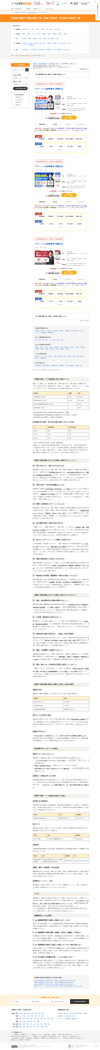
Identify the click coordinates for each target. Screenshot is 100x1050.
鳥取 (20, 1024)
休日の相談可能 (33, 49)
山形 (39, 1013)
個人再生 (30, 43)
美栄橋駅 (35, 38)
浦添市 (38, 34)
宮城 (32, 1013)
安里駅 (44, 38)
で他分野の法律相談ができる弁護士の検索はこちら (27, 55)
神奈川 (24, 1016)
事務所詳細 (42, 124)
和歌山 (38, 1021)
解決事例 (28, 8)
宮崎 (54, 340)
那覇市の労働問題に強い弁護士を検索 (64, 982)
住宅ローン (69, 43)
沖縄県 (36, 92)
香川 (41, 1024)
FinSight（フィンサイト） (37, 1034)
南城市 (59, 34)
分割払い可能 (66, 49)
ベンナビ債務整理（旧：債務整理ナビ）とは (20, 1034)
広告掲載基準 (29, 1038)
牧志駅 (39, 38)
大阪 (20, 1021)
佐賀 (40, 340)
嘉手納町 (62, 349)
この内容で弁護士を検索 (20, 88)
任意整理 (24, 43)
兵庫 (24, 1021)
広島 (31, 1024)
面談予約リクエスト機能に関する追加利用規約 (21, 1039)
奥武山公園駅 (51, 38)
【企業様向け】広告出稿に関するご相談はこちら (72, 1038)
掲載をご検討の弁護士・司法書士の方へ (19, 1036)
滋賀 (31, 1021)
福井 (52, 1018)
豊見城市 (54, 34)
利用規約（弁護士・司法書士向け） (65, 1034)
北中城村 (52, 349)
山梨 (34, 1018)
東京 (20, 1016)
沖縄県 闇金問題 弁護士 (32, 12)
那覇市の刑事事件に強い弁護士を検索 (43, 984)
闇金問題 (55, 43)
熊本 (47, 340)
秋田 (36, 1013)
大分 (50, 340)
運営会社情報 (47, 1034)
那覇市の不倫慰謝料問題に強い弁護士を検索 (71, 986)
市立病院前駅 (43, 358)
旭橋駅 (29, 38)
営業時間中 (49, 49)
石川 (49, 1018)
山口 (34, 1024)
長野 (41, 1018)
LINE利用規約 (51, 63)
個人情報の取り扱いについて (54, 1036)
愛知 (20, 1018)
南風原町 (83, 347)
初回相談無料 (25, 49)
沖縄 (62, 340)
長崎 (43, 340)
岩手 (29, 1013)
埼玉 (29, 1016)
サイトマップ (77, 1034)
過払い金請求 (42, 43)
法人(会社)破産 (62, 43)
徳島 (38, 1024)
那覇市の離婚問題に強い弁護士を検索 (43, 980)
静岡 (27, 1018)
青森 (25, 1013)
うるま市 (34, 34)
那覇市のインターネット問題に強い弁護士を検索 (46, 986)
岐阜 (24, 1018)
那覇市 (23, 34)
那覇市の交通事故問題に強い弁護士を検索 (65, 980)
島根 (24, 1024)
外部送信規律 (36, 1038)
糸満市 (49, 34)
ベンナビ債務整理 (15, 12)
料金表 (55, 124)
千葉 (32, 1016)
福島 (43, 1013)
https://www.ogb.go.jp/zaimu (81, 860)
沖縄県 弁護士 (23, 12)
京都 (27, 1021)
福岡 (36, 340)
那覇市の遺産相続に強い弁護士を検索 (43, 982)
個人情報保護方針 (42, 63)
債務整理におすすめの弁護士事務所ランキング (51, 1038)
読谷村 (67, 349)
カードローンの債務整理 (28, 45)
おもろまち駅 (44, 356)
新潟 (38, 1018)
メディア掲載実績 (33, 1036)
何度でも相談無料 (57, 49)
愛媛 (45, 1024)
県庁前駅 (24, 38)
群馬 (39, 1016)
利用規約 (35, 63)
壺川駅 (57, 38)
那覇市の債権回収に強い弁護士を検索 (64, 984)
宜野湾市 (44, 34)
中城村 (46, 349)
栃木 (43, 1016)
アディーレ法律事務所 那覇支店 (49, 89)
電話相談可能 (42, 49)
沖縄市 (28, 34)
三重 (31, 1018)
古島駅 (69, 356)
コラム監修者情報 (14, 1038)
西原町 (42, 349)
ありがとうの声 (49, 8)
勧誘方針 (22, 1038)
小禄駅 (54, 356)
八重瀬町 (65, 34)
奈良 (34, 1021)
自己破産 (36, 43)
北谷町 (57, 349)
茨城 (36, 1016)
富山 (45, 1018)
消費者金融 (50, 332)
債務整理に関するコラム (75, 1036)
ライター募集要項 (43, 1036)
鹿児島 (58, 340)
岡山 (27, 1024)
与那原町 (37, 349)
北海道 (21, 1013)
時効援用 (49, 43)
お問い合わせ (65, 1036)
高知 (49, 1024)
